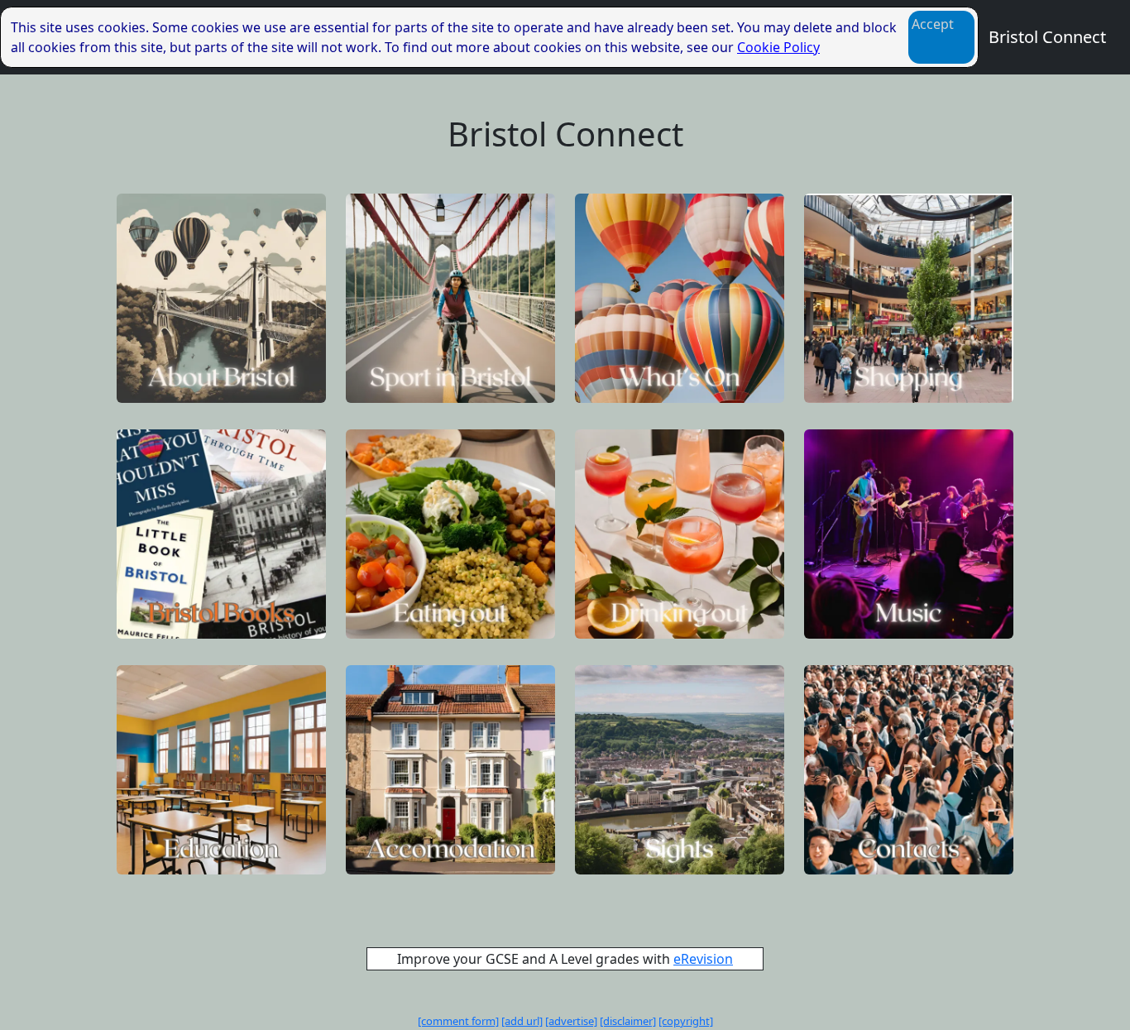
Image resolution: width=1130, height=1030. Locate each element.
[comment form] (458, 1020)
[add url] (522, 1020)
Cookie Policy (778, 47)
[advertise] (571, 1020)
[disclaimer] (628, 1020)
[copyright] (685, 1020)
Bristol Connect (1047, 37)
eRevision (703, 959)
